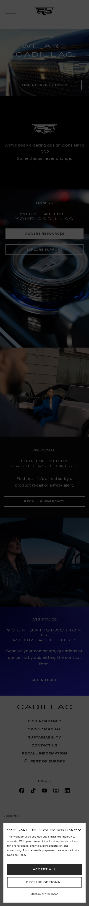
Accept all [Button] (44, 869)
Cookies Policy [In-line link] (16, 855)
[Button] (44, 894)
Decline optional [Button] (44, 882)
